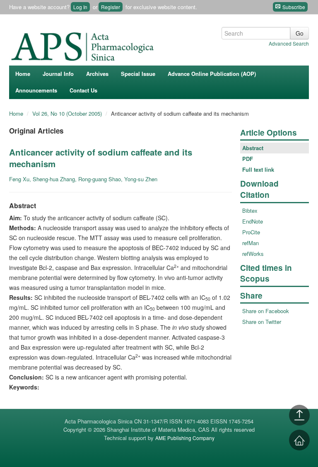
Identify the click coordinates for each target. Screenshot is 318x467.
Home (22, 74)
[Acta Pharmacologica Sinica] (83, 44)
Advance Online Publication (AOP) (212, 74)
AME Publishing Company (184, 437)
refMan (250, 243)
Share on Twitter (261, 322)
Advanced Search (289, 43)
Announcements (36, 90)
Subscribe (293, 6)
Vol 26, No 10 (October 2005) (68, 113)
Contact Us (83, 90)
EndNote (252, 221)
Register (110, 6)
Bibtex (250, 210)
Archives (97, 74)
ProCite (251, 232)
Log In (80, 6)
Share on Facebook (265, 311)
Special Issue (138, 74)
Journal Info (58, 74)
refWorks (253, 254)
